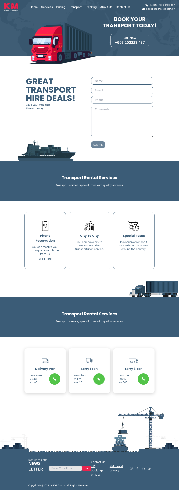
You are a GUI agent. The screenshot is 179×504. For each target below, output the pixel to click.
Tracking (91, 7)
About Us (106, 7)
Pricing (60, 7)
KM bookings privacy (97, 470)
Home (34, 7)
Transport (75, 7)
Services (47, 7)
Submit (98, 145)
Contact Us (123, 7)
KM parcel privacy (116, 468)
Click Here (45, 259)
